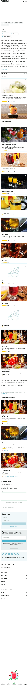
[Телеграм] (3, 554)
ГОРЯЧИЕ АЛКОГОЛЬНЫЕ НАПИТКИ (8, 168)
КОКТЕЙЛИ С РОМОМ (6, 369)
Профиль (25, 684)
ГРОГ (3, 211)
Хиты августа (14, 684)
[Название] (14, 517)
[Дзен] (18, 554)
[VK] (6, 554)
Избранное (20, 684)
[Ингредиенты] (14, 520)
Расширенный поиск (14, 526)
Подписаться (14, 541)
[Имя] (14, 491)
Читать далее (4, 69)
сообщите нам (4, 393)
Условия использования (14, 503)
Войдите (23, 487)
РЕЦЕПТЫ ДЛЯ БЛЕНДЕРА (6, 142)
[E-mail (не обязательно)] (14, 495)
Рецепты (8, 684)
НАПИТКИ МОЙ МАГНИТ (6, 119)
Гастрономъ (3, 684)
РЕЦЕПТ (3, 415)
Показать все (4, 24)
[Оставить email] (14, 537)
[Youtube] (15, 554)
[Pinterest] (12, 554)
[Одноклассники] (9, 554)
